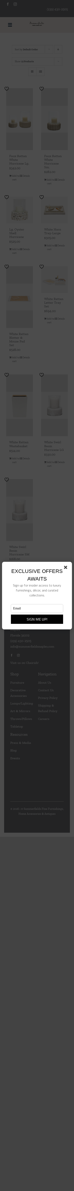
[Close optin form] (66, 568)
